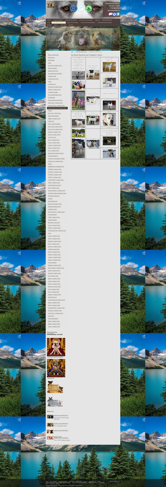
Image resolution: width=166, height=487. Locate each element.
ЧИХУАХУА (50, 378)
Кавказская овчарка (53, 481)
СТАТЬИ (99, 481)
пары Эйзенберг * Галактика (62, 425)
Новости (47, 483)
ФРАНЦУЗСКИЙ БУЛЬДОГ (55, 357)
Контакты (58, 483)
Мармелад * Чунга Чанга (66, 440)
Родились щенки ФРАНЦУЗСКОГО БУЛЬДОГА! (61, 437)
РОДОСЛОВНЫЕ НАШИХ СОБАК (81, 51)
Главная (72, 51)
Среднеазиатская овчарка (63, 481)
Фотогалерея (52, 483)
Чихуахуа (85, 481)
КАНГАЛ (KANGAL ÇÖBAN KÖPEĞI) (75, 481)
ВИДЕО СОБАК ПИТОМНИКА (65, 482)
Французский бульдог (92, 481)
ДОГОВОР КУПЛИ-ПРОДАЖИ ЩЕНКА (79, 482)
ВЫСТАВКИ (102, 482)
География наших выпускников (93, 482)
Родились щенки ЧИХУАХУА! (61, 415)
